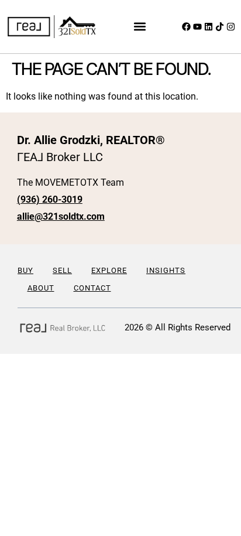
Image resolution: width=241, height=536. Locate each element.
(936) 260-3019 (49, 199)
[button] (139, 26)
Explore (109, 270)
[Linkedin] (208, 26)
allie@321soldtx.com (61, 216)
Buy (25, 270)
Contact (92, 288)
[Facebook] (186, 26)
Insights (165, 270)
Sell (62, 270)
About (40, 288)
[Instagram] (230, 26)
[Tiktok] (219, 26)
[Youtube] (197, 26)
